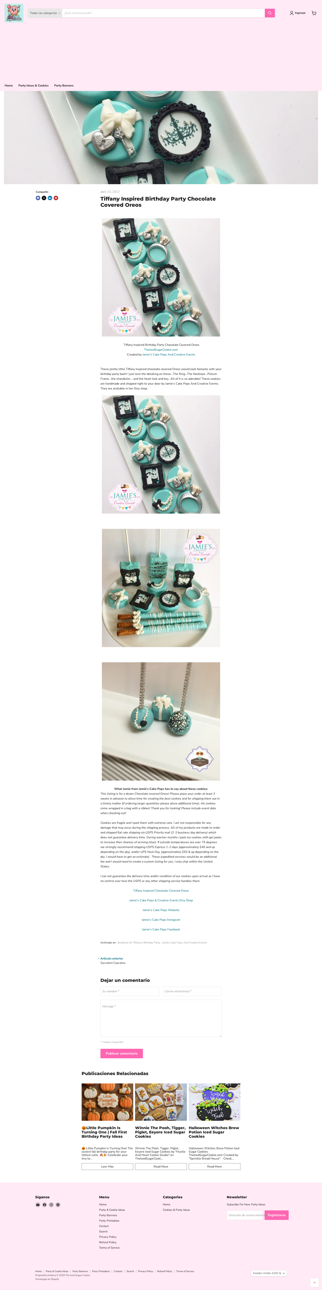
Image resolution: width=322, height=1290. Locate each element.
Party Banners (64, 86)
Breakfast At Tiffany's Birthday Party (139, 942)
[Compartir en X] (44, 198)
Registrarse (277, 1215)
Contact (104, 1226)
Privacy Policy (107, 1237)
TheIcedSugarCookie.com (161, 350)
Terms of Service (109, 1248)
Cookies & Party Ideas (176, 1210)
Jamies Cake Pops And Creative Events (184, 942)
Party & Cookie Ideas (112, 1210)
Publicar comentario (122, 1053)
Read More (161, 1167)
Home (9, 86)
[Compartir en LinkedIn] (50, 198)
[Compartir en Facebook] (38, 198)
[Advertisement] (161, 52)
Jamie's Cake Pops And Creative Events (168, 355)
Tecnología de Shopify (47, 1279)
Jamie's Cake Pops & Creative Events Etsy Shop (161, 900)
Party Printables (109, 1221)
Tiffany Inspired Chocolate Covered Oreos (161, 891)
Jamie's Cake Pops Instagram (161, 920)
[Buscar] (270, 13)
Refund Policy (107, 1242)
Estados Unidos (267, 1273)
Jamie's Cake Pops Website (161, 910)
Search (103, 1231)
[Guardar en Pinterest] (56, 198)
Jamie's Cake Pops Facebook (161, 929)
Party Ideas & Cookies (33, 86)
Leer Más (107, 1167)
